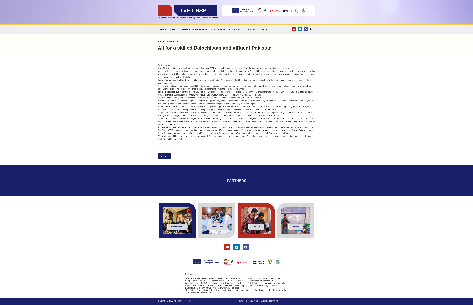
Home (163, 30)
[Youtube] (294, 29)
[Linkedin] (300, 29)
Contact (265, 30)
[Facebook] (306, 29)
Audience (234, 30)
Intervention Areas (193, 30)
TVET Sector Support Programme (263, 301)
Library (251, 30)
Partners (216, 30)
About (173, 30)
